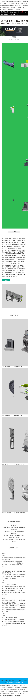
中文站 (21, 12)
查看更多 (14, 232)
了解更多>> (6, 280)
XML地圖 (20, 682)
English (25, 12)
